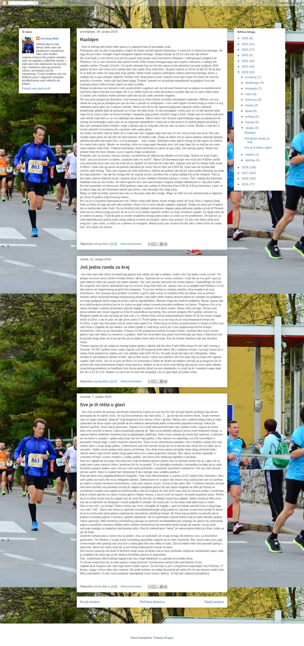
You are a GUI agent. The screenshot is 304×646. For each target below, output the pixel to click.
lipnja (249, 111)
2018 (245, 167)
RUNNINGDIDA (48, 15)
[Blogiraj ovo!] (154, 244)
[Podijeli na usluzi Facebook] (162, 244)
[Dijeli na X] (158, 244)
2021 (245, 61)
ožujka (250, 127)
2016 (245, 178)
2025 (245, 38)
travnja (250, 122)
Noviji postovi (90, 602)
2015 (245, 184)
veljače (250, 154)
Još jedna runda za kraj (104, 267)
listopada (251, 88)
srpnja (249, 105)
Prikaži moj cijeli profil (36, 88)
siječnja (250, 160)
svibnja (250, 116)
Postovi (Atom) (162, 612)
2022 (245, 55)
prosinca (251, 77)
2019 (245, 72)
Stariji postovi (214, 602)
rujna (249, 94)
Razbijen (89, 39)
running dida (49, 38)
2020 (245, 66)
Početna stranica (152, 602)
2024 (245, 44)
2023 (245, 49)
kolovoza (251, 99)
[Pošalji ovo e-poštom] (150, 244)
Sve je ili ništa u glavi (102, 404)
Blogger (168, 637)
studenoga (252, 82)
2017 (245, 173)
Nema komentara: (132, 243)
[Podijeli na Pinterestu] (166, 244)
